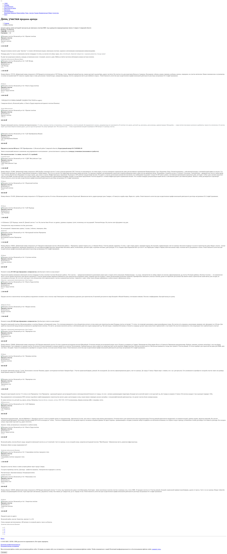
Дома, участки (29, 13)
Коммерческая (43, 13)
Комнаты (13, 13)
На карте (10, 31)
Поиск (3, 31)
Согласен (3, 552)
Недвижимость (8, 11)
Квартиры (7, 13)
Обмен (50, 13)
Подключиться (8, 6)
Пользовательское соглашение (10, 546)
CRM (5, 3)
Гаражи (36, 13)
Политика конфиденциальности (10, 544)
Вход (5, 14)
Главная (6, 23)
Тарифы (6, 5)
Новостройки (21, 13)
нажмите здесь (156, 549)
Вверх (2, 538)
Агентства (55, 13)
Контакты (7, 10)
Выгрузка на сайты (10, 8)
